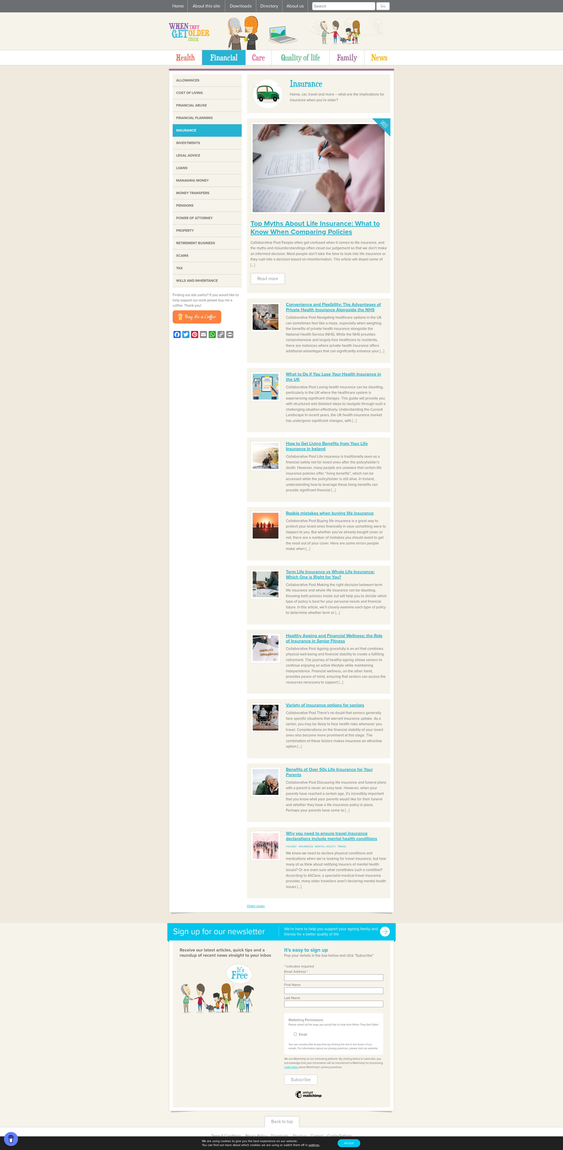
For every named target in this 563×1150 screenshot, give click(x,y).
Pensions (185, 205)
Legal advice (188, 155)
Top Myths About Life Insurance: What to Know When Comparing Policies (315, 227)
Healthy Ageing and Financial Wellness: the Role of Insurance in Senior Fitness (334, 638)
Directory (269, 6)
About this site (206, 6)
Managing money (192, 180)
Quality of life (300, 57)
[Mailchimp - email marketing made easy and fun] (308, 1097)
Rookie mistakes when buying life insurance (330, 513)
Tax (179, 268)
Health (185, 57)
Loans (182, 168)
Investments (188, 143)
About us (295, 6)
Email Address (296, 971)
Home (178, 6)
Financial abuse (191, 105)
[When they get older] (189, 40)
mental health (325, 846)
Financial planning (194, 118)
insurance (306, 846)
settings (314, 1145)
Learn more (291, 1067)
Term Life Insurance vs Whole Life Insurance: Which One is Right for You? (330, 574)
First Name (292, 985)
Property (185, 230)
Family (347, 57)
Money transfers (192, 193)
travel (342, 846)
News (379, 57)
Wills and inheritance (197, 280)
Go (383, 6)
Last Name (292, 998)
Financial (224, 57)
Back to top (282, 1121)
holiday (291, 846)
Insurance (186, 130)
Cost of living (189, 93)
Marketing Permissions (306, 1020)
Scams (182, 255)
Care (258, 57)
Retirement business (195, 243)
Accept (349, 1143)
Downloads (241, 6)
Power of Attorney (194, 218)
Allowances (187, 80)
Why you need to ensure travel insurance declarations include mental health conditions (331, 836)
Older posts (256, 906)
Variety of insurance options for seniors (325, 705)
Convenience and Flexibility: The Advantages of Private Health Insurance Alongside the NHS (333, 307)
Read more (267, 278)
